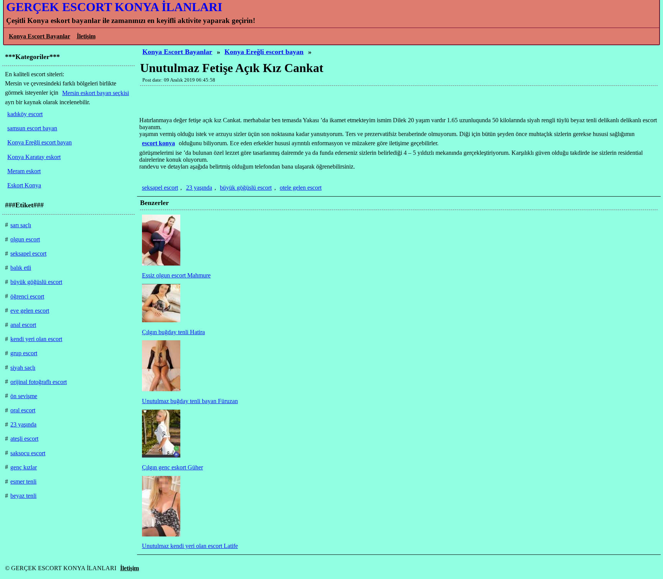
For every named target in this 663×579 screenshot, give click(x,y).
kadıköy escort (25, 114)
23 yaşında (199, 187)
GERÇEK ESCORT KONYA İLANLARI (114, 7)
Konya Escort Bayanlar (39, 36)
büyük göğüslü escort (246, 187)
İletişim (86, 36)
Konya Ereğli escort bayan (263, 52)
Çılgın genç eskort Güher (172, 467)
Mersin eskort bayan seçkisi (95, 93)
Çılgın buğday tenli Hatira (173, 332)
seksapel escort (160, 187)
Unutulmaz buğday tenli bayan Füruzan (190, 401)
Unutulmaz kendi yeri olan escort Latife (190, 546)
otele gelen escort (301, 187)
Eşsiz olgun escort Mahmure (176, 275)
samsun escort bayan (32, 128)
